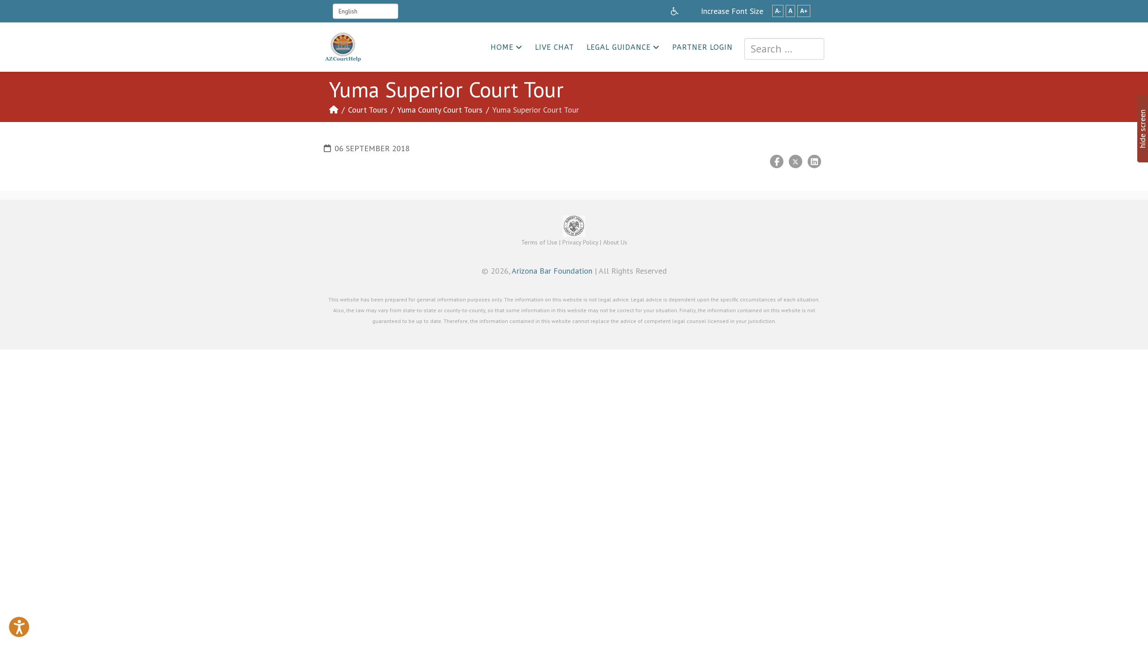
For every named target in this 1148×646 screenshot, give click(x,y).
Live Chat (554, 47)
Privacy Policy (580, 242)
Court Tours (367, 110)
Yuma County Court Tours (440, 110)
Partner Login (702, 47)
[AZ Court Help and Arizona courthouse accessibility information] (674, 11)
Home (502, 47)
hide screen (1142, 128)
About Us (615, 242)
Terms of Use (539, 242)
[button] (19, 627)
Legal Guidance (619, 47)
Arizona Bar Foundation (552, 271)
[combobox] (784, 49)
